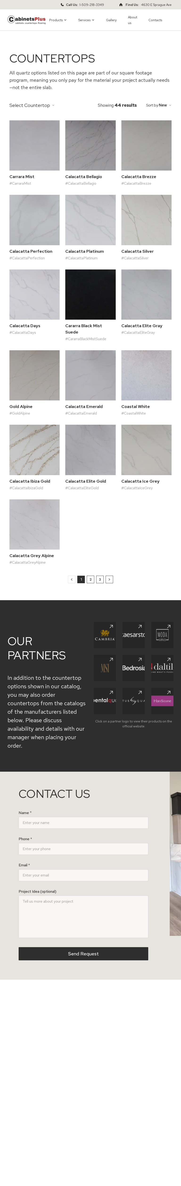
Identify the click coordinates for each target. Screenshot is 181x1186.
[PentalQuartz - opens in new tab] (105, 701)
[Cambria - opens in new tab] (105, 635)
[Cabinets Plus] (26, 20)
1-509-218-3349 (91, 5)
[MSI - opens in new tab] (105, 668)
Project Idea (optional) (37, 891)
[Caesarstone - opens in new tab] (134, 635)
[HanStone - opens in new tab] (162, 701)
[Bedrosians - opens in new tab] (134, 668)
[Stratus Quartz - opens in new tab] (134, 701)
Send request (83, 954)
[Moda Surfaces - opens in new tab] (162, 635)
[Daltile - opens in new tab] (162, 668)
